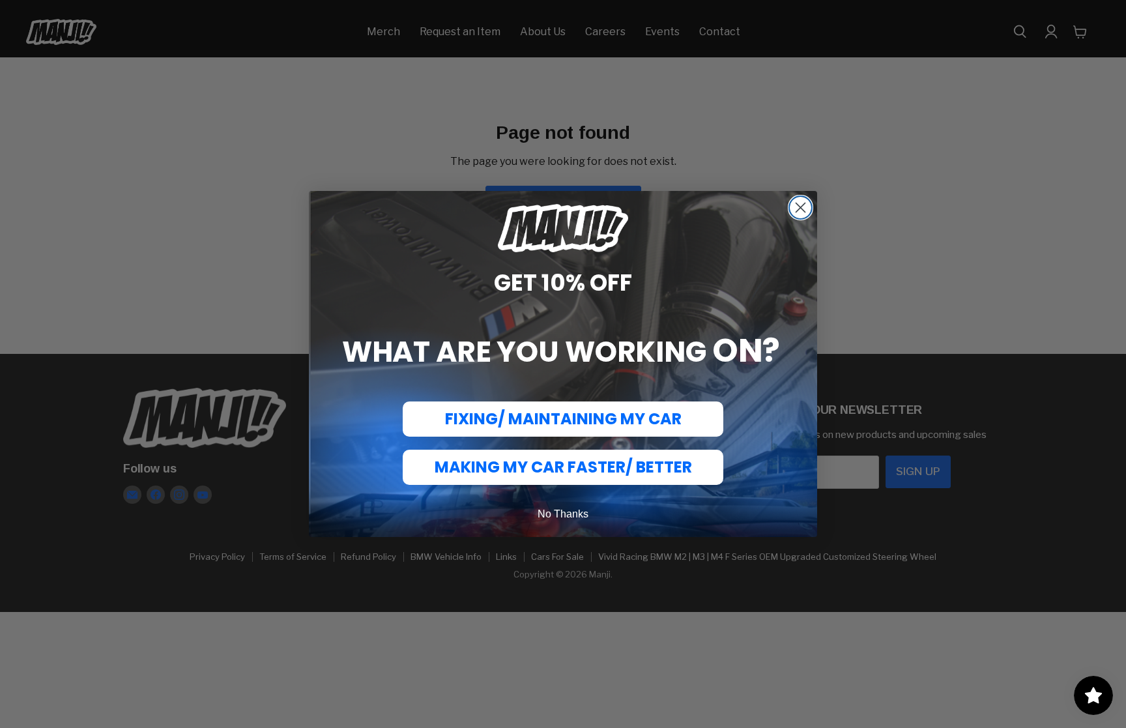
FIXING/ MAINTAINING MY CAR (563, 419)
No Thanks (563, 513)
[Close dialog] (800, 207)
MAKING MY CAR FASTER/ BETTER (563, 467)
